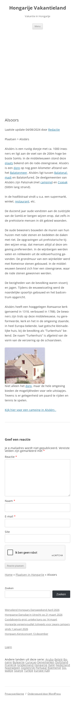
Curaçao (30, 662)
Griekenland (25, 665)
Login (8, 647)
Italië (51, 665)
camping (46, 182)
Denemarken (45, 662)
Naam (10, 501)
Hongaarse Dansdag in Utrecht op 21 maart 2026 (33, 614)
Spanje (18, 670)
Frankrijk (10, 665)
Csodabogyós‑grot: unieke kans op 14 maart (31, 619)
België (58, 659)
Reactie (11, 457)
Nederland (63, 665)
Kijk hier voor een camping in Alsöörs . (30, 410)
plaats (9, 163)
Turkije (28, 670)
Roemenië (54, 668)
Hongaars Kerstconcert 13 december (26, 634)
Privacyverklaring (14, 693)
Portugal (41, 668)
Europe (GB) (42, 670)
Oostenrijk (28, 668)
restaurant (22, 201)
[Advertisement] (37, 73)
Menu (38, 26)
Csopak (62, 182)
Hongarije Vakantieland (37, 8)
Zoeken (9, 588)
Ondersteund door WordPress (44, 693)
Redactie (54, 129)
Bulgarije (19, 662)
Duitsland (61, 662)
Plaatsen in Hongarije (30, 575)
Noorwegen (12, 668)
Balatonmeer (18, 173)
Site (7, 532)
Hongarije (40, 665)
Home (9, 575)
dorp (17, 168)
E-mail (10, 516)
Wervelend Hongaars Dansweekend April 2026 (32, 610)
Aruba (49, 659)
